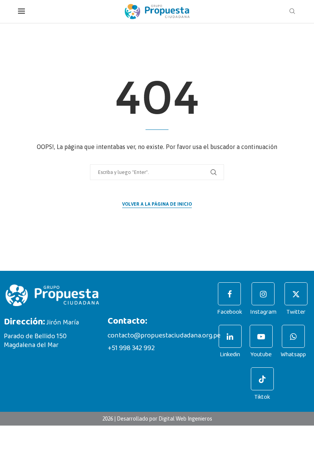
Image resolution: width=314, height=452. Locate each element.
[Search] (292, 11)
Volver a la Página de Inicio (157, 204)
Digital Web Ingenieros (185, 419)
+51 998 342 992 (131, 348)
